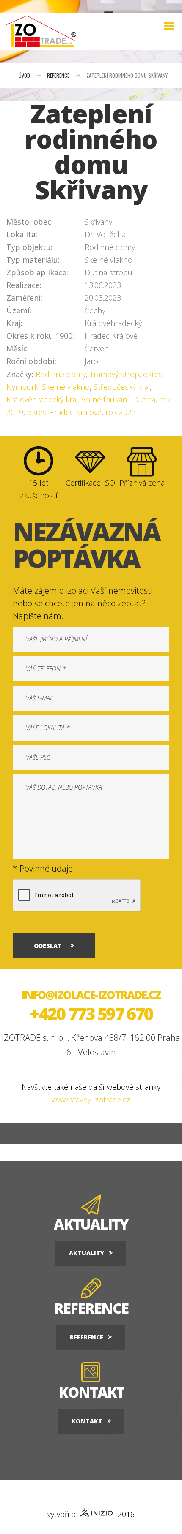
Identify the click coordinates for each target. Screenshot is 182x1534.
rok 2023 (120, 412)
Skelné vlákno (66, 387)
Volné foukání (105, 399)
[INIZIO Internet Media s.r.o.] (97, 1514)
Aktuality (86, 1253)
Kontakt (87, 1421)
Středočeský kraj (122, 387)
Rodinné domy (61, 374)
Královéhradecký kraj (41, 399)
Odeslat (48, 946)
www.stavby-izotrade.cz (91, 1099)
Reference (58, 75)
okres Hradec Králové (64, 412)
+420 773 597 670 (91, 1013)
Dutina (144, 399)
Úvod (24, 75)
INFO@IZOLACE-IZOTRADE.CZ (91, 994)
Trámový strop (114, 374)
